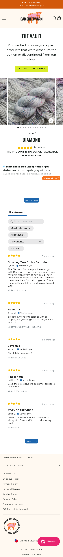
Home (30, 133)
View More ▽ (51, 178)
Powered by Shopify (31, 554)
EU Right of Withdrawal (15, 509)
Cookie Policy (10, 494)
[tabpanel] (31, 333)
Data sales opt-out (13, 504)
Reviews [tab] (17, 212)
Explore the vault (31, 69)
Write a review (31, 200)
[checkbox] (16, 248)
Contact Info (13, 465)
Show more (31, 441)
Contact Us (9, 473)
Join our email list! (18, 458)
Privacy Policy (10, 484)
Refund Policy (10, 499)
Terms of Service (11, 489)
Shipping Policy (11, 479)
